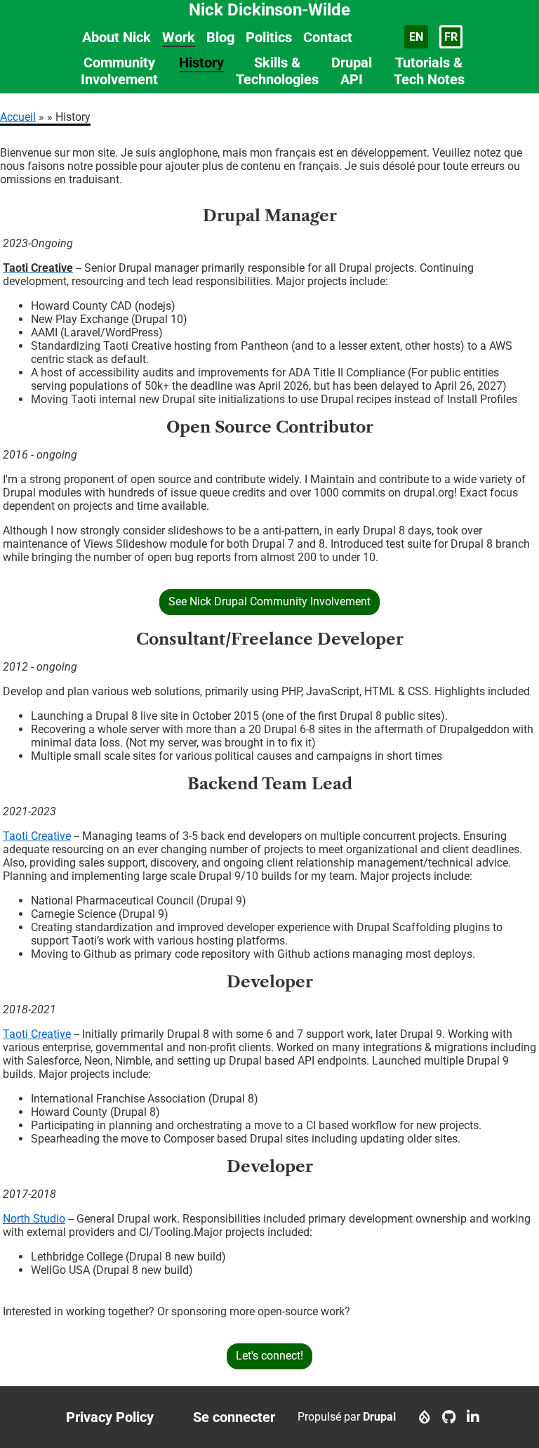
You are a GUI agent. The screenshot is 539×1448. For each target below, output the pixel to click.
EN (416, 37)
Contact (327, 37)
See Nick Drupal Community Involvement (269, 601)
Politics (269, 37)
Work (178, 37)
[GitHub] (448, 1417)
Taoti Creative (37, 836)
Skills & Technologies (277, 71)
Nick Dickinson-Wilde (269, 10)
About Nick (116, 37)
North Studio (34, 1218)
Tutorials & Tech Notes (429, 71)
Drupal (379, 1416)
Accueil (18, 117)
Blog (220, 37)
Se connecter (234, 1417)
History (201, 62)
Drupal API (351, 71)
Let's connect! (269, 1355)
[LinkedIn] (473, 1417)
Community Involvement (119, 71)
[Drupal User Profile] (424, 1417)
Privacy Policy (110, 1417)
